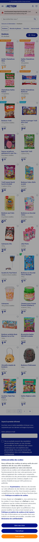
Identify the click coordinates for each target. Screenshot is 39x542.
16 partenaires (15, 487)
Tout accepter (19, 536)
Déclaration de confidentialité (12, 518)
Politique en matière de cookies (16, 495)
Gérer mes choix (19, 525)
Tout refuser (19, 531)
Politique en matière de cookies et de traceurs (17, 512)
